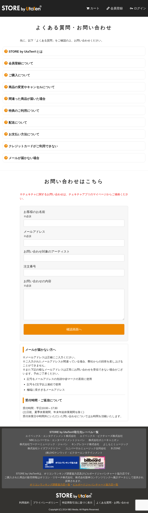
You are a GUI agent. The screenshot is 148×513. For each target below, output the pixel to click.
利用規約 (24, 502)
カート (94, 8)
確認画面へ (74, 329)
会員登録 (116, 8)
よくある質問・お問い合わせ (112, 502)
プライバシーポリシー (45, 502)
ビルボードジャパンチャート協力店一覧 (95, 484)
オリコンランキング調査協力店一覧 (50, 484)
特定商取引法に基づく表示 (77, 502)
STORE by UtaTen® (22, 8)
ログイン (140, 8)
